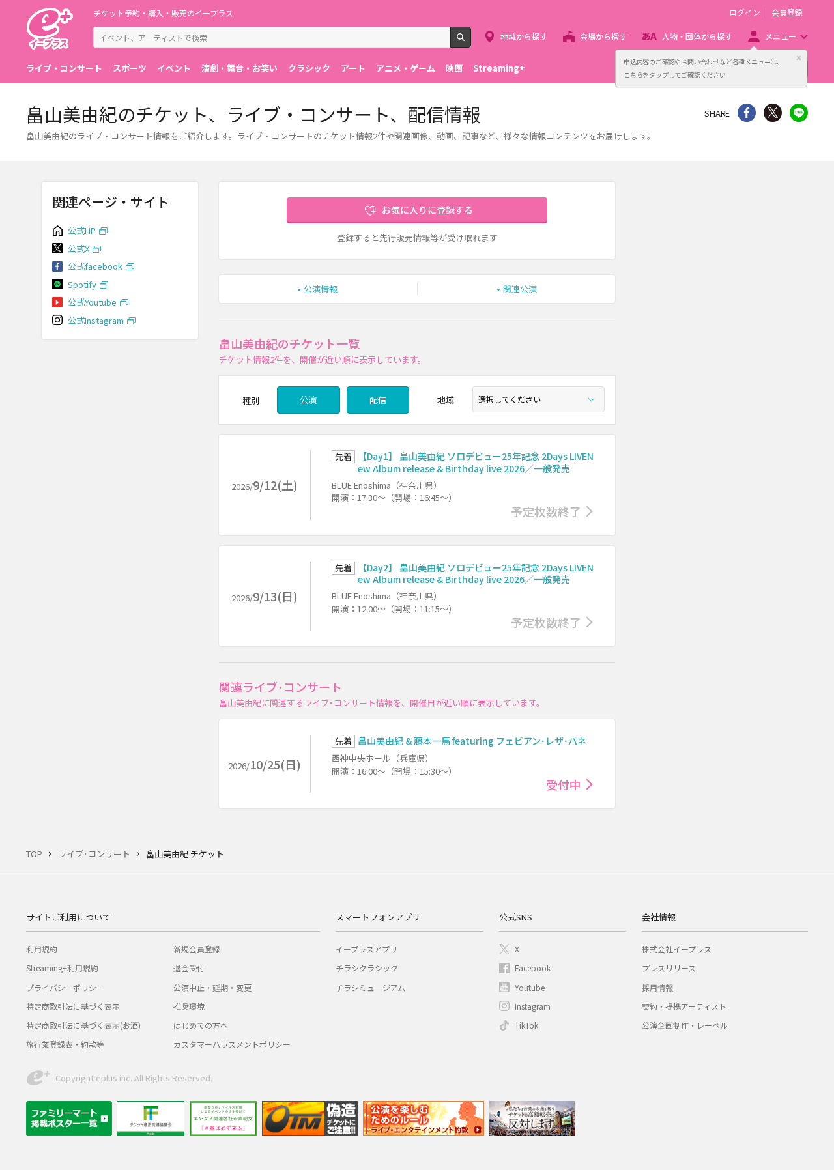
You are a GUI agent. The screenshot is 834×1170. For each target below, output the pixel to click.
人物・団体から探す (697, 36)
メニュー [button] (780, 36)
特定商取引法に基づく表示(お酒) (83, 1025)
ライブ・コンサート (64, 68)
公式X (78, 248)
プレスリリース (669, 967)
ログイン (744, 12)
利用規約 (41, 948)
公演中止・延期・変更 (212, 987)
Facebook (533, 967)
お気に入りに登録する (427, 209)
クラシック (309, 68)
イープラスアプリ (366, 948)
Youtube (530, 987)
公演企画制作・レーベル (685, 1025)
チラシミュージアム (370, 987)
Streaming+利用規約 (62, 967)
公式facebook (95, 266)
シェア (747, 113)
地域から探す (523, 36)
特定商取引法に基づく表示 (73, 1006)
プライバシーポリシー (65, 987)
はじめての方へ (200, 1025)
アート (353, 68)
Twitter (773, 113)
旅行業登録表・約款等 (65, 1043)
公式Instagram (96, 320)
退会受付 (189, 967)
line (799, 113)
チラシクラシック (367, 967)
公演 (308, 399)
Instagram (533, 1006)
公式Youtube (92, 302)
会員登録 (787, 12)
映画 (454, 68)
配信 (377, 399)
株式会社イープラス (677, 948)
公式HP (82, 230)
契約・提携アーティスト (684, 1006)
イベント (174, 68)
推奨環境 (189, 1006)
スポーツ (130, 68)
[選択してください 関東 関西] (538, 399)
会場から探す (603, 36)
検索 (470, 42)
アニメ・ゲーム (405, 68)
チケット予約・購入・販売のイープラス (163, 12)
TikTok (526, 1025)
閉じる (799, 58)
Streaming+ (499, 68)
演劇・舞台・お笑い (239, 68)
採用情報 (657, 987)
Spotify (82, 284)
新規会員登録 (196, 948)
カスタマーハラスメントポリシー (232, 1043)
